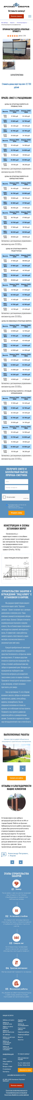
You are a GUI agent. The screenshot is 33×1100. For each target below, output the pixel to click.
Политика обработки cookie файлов (16, 1095)
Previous (10, 768)
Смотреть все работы (16, 778)
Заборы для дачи (8, 1020)
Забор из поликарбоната (23, 1024)
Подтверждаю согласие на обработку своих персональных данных (17, 506)
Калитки (20, 1039)
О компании (7, 1069)
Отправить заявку (16, 513)
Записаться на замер (25, 1070)
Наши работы (7, 1061)
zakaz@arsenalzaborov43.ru (16, 1075)
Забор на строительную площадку (7, 1048)
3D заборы (6, 1034)
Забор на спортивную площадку (7, 1042)
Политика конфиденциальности (16, 1090)
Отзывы (5, 1064)
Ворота (20, 1037)
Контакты (6, 1071)
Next (23, 768)
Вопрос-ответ (7, 1066)
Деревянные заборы (22, 1020)
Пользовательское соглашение (16, 1092)
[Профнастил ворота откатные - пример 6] (16, 49)
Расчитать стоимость (16, 16)
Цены (4, 1059)
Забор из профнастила (7, 1023)
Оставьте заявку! (16, 10)
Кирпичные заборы (21, 1028)
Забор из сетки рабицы (8, 1027)
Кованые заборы (23, 1034)
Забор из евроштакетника (8, 1031)
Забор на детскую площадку (9, 1037)
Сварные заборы (23, 1032)
